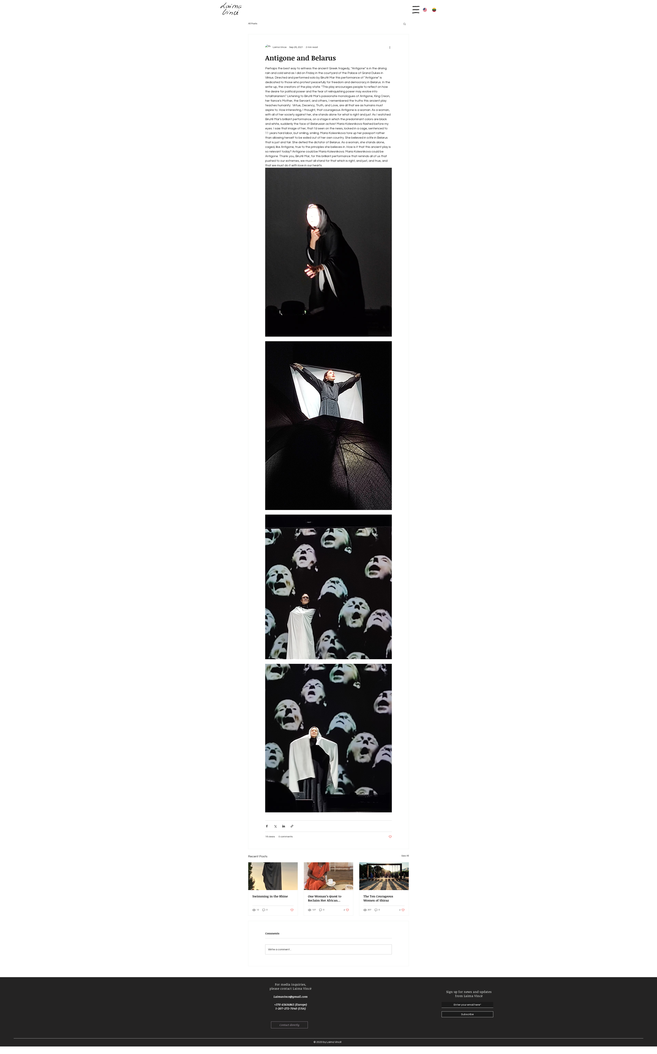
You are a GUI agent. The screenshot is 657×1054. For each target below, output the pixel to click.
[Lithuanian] (434, 9)
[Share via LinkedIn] (283, 826)
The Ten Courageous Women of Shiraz (378, 898)
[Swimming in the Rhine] (273, 876)
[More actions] (390, 47)
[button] (415, 8)
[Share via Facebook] (266, 826)
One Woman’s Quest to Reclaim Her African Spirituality (324, 898)
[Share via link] (292, 826)
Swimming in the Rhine (270, 896)
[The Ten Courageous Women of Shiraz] (384, 876)
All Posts (252, 23)
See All (405, 856)
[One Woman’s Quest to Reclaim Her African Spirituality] (328, 876)
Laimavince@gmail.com (291, 997)
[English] (424, 9)
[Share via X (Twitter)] (275, 826)
